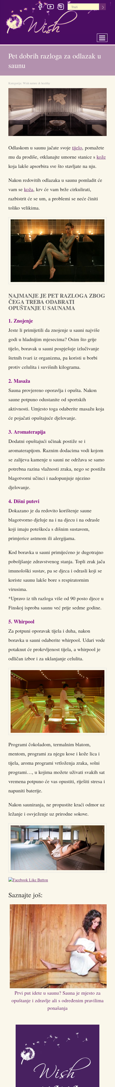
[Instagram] (60, 7)
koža (28, 189)
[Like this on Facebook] (29, 880)
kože (101, 156)
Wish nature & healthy (36, 83)
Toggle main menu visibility (105, 36)
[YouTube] (50, 7)
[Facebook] (40, 7)
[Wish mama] (57, 1066)
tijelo (77, 147)
